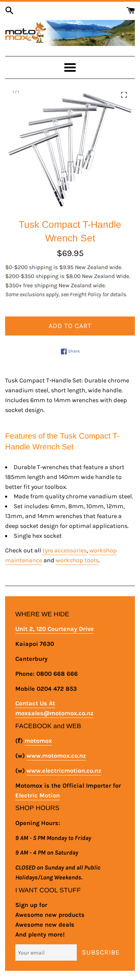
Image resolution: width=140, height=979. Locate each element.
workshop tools (77, 560)
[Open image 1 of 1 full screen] (70, 148)
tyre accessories (64, 550)
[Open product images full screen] (124, 95)
